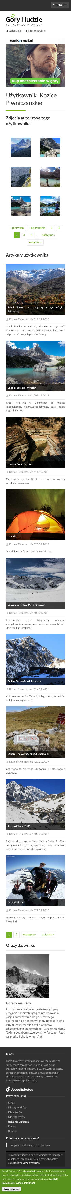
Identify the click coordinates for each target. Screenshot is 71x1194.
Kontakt (12, 1131)
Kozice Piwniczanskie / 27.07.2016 (29, 910)
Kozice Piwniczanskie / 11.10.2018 (29, 472)
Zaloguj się (15, 31)
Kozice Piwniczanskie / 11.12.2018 (29, 319)
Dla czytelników (17, 1107)
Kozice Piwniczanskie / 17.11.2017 (29, 689)
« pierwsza (17, 227)
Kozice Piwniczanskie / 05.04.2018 (29, 613)
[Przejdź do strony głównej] (24, 20)
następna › (48, 235)
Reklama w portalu (18, 1122)
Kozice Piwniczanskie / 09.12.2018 (29, 395)
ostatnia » (35, 242)
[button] (60, 5)
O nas (11, 1103)
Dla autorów (15, 1112)
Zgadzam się (11, 1189)
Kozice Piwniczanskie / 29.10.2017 (29, 762)
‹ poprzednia (37, 227)
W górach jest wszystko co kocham (30, 1145)
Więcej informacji (25, 1182)
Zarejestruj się (38, 31)
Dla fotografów (16, 1117)
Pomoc (12, 1126)
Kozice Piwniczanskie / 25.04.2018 (29, 544)
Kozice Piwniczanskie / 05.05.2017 (29, 834)
